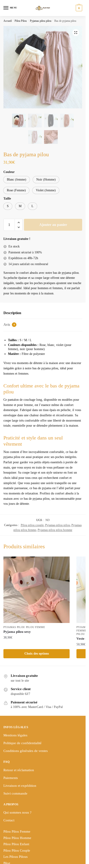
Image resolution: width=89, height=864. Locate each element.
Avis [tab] (9, 324)
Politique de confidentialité (22, 743)
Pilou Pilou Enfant (16, 844)
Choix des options (36, 653)
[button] (75, 32)
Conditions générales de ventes (25, 751)
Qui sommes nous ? (17, 812)
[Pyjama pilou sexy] (36, 590)
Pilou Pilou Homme (17, 838)
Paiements (10, 778)
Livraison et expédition (19, 785)
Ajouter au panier (53, 225)
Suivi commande (15, 793)
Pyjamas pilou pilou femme (24, 627)
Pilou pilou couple (32, 525)
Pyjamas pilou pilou (40, 20)
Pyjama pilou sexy (17, 632)
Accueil (7, 20)
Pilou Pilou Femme (16, 831)
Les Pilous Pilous (15, 857)
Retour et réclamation (18, 770)
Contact (8, 820)
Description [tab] (12, 313)
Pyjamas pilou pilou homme (55, 530)
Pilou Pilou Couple (16, 850)
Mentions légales (15, 735)
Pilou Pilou (21, 20)
